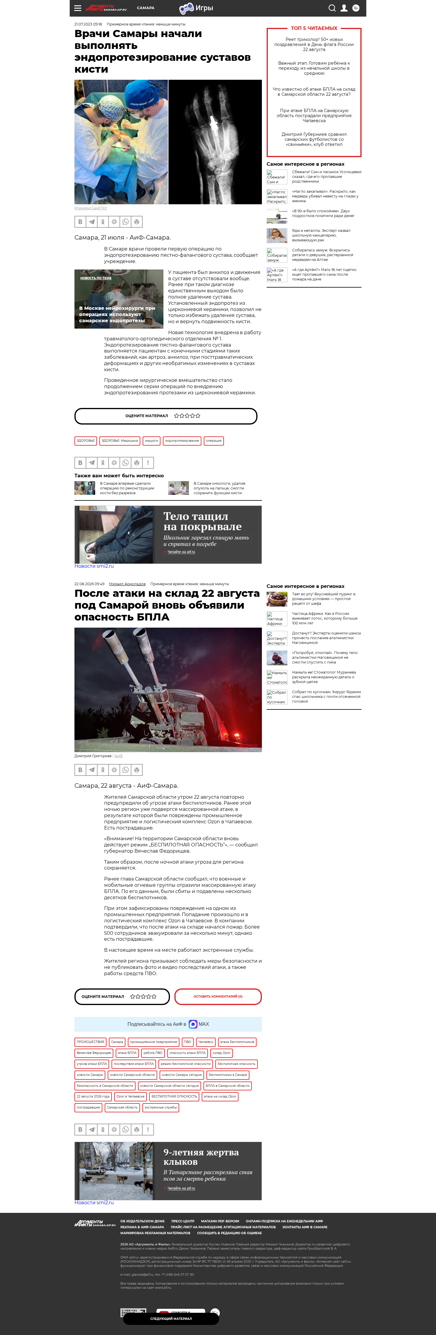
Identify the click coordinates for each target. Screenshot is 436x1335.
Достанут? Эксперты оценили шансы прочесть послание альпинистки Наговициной (326, 638)
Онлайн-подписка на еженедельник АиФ (284, 1221)
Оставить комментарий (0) (218, 997)
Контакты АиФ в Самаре (305, 1227)
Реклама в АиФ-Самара (142, 1227)
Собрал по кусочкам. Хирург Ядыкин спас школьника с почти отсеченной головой (326, 697)
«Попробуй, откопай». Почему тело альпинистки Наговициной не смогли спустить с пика (325, 657)
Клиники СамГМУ (90, 208)
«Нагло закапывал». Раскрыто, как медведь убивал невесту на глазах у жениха (325, 196)
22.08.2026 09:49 (89, 584)
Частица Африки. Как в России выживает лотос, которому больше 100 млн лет (324, 618)
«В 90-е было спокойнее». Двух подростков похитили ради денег (323, 213)
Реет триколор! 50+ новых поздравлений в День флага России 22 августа (314, 44)
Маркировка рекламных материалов (155, 1233)
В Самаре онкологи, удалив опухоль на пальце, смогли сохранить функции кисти (219, 488)
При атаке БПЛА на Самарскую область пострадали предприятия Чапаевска (314, 115)
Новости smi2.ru (94, 566)
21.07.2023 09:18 (88, 24)
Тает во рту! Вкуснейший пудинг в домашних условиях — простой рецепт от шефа (323, 599)
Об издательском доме (142, 1221)
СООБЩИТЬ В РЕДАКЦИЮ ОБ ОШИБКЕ (229, 1233)
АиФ (118, 756)
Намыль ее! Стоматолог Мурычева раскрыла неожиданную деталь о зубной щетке (324, 677)
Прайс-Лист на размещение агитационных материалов (223, 1227)
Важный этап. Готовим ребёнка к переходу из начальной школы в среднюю (314, 68)
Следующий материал (171, 1319)
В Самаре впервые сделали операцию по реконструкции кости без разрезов (127, 488)
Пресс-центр (182, 1221)
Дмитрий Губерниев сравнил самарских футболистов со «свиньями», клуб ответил (314, 139)
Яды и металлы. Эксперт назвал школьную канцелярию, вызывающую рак (321, 235)
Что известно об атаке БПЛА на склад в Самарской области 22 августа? (314, 92)
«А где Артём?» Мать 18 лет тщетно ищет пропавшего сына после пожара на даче (324, 274)
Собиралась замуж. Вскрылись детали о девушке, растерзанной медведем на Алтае (322, 255)
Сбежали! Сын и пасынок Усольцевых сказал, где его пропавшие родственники (327, 177)
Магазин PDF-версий (220, 1221)
